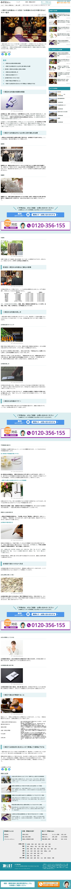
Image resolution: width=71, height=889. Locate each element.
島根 (35, 853)
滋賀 (38, 851)
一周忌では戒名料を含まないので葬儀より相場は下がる (20, 83)
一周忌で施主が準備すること (13, 81)
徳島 (35, 855)
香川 (31, 855)
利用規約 (6, 836)
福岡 (28, 858)
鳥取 (38, 853)
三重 (50, 851)
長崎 (35, 858)
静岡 (31, 848)
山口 (42, 853)
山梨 (55, 848)
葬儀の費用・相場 (46, 839)
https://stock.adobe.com (18, 111)
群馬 (46, 846)
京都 (35, 851)
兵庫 (31, 851)
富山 (45, 848)
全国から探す (25, 834)
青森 (32, 844)
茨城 (43, 846)
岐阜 (35, 848)
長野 (42, 848)
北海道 (28, 844)
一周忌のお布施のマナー (11, 75)
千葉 (39, 846)
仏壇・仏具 (63, 834)
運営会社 (6, 834)
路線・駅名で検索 (26, 836)
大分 (42, 858)
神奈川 (31, 846)
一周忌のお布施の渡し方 (11, 72)
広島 (31, 853)
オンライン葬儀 (55, 834)
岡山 (28, 853)
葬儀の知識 (44, 834)
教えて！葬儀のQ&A (46, 2)
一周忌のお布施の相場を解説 (13, 63)
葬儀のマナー (45, 836)
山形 (46, 844)
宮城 (39, 844)
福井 (52, 848)
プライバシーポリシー (9, 839)
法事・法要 (18, 5)
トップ (18, 2)
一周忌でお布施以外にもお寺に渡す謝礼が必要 (17, 66)
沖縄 (53, 858)
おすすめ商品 (64, 836)
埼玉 (36, 846)
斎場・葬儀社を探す (30, 2)
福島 (50, 844)
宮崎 (45, 858)
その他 (65, 839)
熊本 (38, 858)
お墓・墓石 (54, 839)
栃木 (50, 846)
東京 (28, 846)
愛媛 (28, 855)
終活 (62, 839)
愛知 (28, 848)
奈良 (42, 851)
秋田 (43, 844)
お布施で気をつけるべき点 (12, 78)
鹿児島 (49, 858)
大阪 (28, 851)
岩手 (36, 844)
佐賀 (31, 858)
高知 (38, 855)
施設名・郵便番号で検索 (28, 839)
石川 (48, 848)
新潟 (38, 848)
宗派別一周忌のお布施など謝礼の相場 (15, 69)
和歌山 (45, 851)
